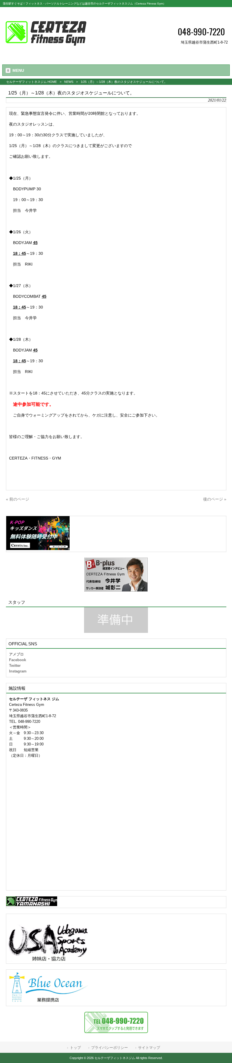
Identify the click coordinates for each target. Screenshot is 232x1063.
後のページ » (214, 499)
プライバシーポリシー (109, 1047)
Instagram (18, 671)
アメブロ (16, 654)
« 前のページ (17, 499)
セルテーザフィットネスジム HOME (31, 81)
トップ (75, 1047)
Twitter (15, 665)
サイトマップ (149, 1047)
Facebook (17, 660)
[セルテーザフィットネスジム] (46, 52)
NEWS (68, 81)
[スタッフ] (116, 620)
